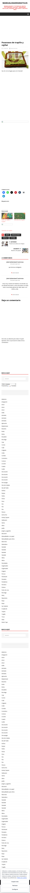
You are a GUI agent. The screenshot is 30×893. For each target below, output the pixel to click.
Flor (3, 504)
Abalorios (4, 399)
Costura (4, 461)
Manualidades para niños (8, 539)
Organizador (5, 566)
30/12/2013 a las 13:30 (15, 264)
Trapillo (3, 614)
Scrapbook (4, 609)
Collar (3, 453)
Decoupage (5, 482)
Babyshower (5, 426)
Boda (3, 431)
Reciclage (4, 592)
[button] (28, 14)
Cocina (3, 445)
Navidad (4, 547)
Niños (3, 558)
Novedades (5, 563)
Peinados (4, 579)
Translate (13, 386)
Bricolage (4, 439)
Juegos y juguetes (6, 531)
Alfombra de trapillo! (19, 220)
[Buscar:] (15, 378)
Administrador (14, 48)
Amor (3, 404)
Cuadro (3, 466)
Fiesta (3, 498)
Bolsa (3, 434)
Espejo (3, 493)
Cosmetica (4, 458)
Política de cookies (22, 877)
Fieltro (3, 496)
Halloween (4, 520)
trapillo (5, 238)
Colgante (4, 450)
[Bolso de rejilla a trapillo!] (7, 216)
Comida (4, 455)
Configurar (15, 889)
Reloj (3, 595)
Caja (3, 442)
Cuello (3, 469)
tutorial (12, 238)
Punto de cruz (5, 590)
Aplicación (4, 423)
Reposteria (4, 598)
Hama (3, 523)
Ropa (3, 601)
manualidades (16, 235)
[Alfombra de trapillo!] (19, 216)
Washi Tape (5, 622)
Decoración (5, 471)
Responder (16, 273)
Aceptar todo (15, 881)
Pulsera (3, 587)
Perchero (4, 584)
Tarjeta (3, 611)
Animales (4, 415)
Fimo (3, 501)
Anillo (3, 412)
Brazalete (4, 437)
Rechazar (15, 885)
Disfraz (3, 490)
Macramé (4, 533)
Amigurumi (4, 402)
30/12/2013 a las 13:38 (15, 280)
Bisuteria (4, 429)
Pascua (3, 574)
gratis (7, 235)
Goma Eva (4, 515)
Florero (3, 512)
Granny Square (5, 517)
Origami (4, 571)
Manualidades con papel (8, 536)
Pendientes (4, 582)
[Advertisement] (15, 29)
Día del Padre (5, 488)
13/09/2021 (5, 48)
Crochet (4, 463)
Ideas (3, 525)
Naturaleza (4, 544)
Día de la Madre (6, 485)
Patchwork (4, 576)
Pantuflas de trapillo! (7, 230)
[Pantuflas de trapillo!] (7, 226)
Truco (3, 617)
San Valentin (5, 606)
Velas (3, 619)
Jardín (3, 528)
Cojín (3, 447)
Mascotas (4, 541)
